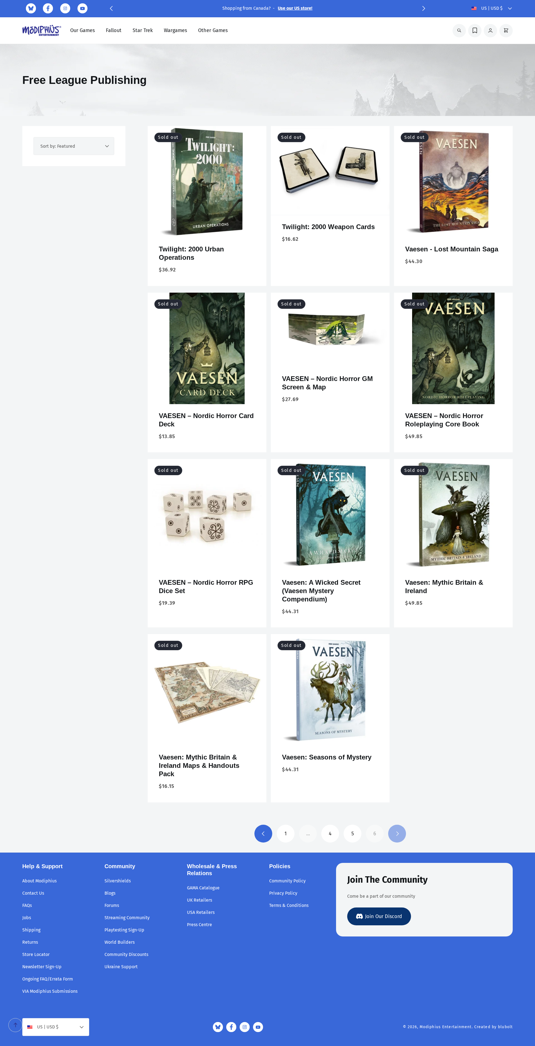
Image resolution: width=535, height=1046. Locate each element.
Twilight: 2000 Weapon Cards (328, 226)
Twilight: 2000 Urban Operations (191, 253)
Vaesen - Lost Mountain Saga (451, 249)
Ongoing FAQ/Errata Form (47, 979)
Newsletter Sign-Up (42, 966)
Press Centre (199, 924)
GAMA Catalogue (203, 887)
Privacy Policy (283, 893)
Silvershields (117, 881)
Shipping (31, 930)
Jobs (26, 917)
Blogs (109, 893)
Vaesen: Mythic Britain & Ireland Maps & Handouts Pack (199, 765)
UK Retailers (199, 900)
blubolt (505, 1027)
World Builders (119, 942)
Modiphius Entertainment (446, 1027)
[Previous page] (263, 834)
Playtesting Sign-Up (124, 930)
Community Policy (287, 881)
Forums (111, 905)
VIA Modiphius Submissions (49, 991)
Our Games (82, 30)
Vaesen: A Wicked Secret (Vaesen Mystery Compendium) (321, 591)
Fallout (113, 30)
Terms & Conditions (288, 905)
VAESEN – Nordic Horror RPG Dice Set (206, 586)
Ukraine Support (121, 966)
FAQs (27, 905)
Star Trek (143, 30)
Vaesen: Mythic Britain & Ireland (444, 586)
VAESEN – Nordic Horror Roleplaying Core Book (444, 420)
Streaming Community (127, 917)
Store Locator (36, 954)
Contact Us (33, 893)
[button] (111, 8)
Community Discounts (126, 954)
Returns (30, 942)
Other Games (213, 30)
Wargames (175, 30)
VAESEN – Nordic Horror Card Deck (206, 420)
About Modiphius (39, 881)
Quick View (207, 228)
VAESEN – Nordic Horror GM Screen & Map (327, 383)
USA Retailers (201, 912)
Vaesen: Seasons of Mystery (326, 757)
